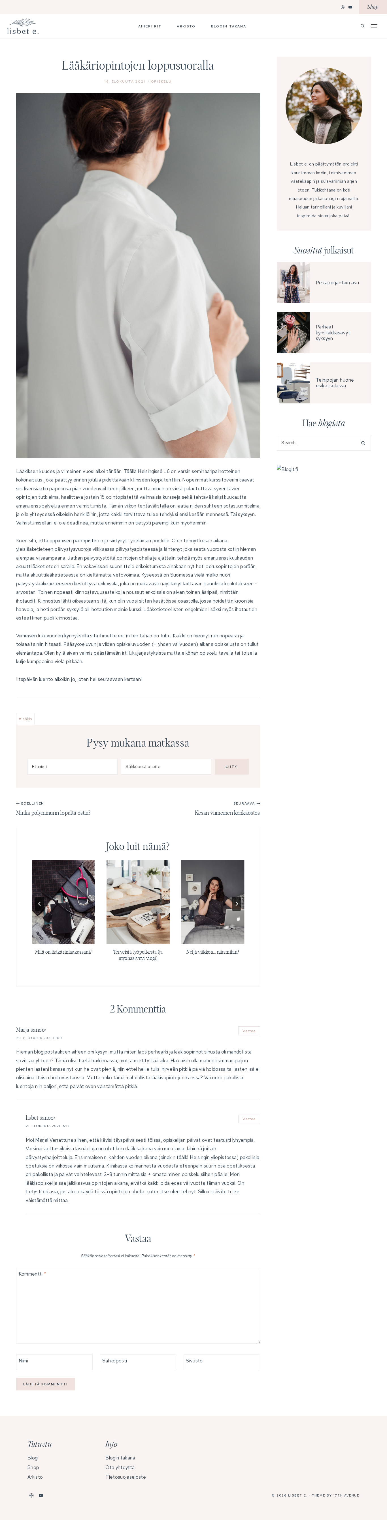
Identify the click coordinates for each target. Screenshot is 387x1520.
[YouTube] (350, 7)
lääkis (25, 718)
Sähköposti (114, 1361)
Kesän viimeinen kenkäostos (227, 808)
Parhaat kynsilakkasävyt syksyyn (333, 332)
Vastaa (249, 1030)
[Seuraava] (236, 904)
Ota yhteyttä (120, 1467)
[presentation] (63, 902)
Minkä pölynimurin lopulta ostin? (53, 808)
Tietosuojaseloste (125, 1477)
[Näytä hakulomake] (362, 26)
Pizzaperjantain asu (337, 283)
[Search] (361, 443)
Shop (373, 7)
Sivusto (194, 1361)
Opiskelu (161, 81)
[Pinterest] (342, 7)
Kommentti (32, 1274)
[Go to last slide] (39, 904)
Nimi (23, 1361)
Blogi (33, 1458)
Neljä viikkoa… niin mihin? (212, 952)
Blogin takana (228, 26)
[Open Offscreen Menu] (374, 25)
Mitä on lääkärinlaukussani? (63, 952)
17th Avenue (346, 1495)
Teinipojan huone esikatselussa (335, 383)
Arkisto (186, 26)
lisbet (32, 1118)
